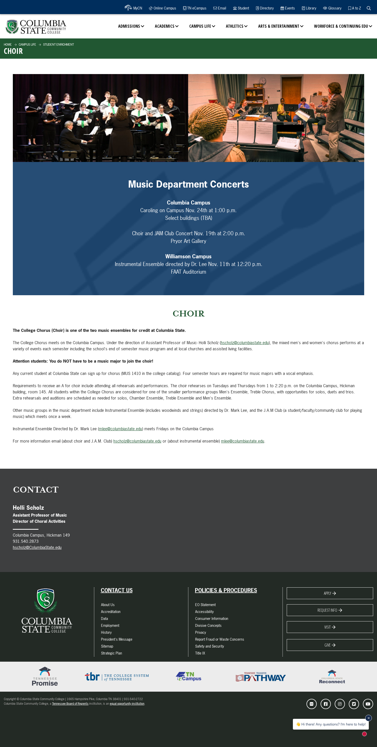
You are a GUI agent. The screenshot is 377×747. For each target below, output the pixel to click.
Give (327, 645)
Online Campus (164, 8)
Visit (327, 627)
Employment (110, 625)
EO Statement (205, 604)
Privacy (200, 632)
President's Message (116, 639)
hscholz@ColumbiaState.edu (37, 547)
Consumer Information (211, 618)
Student (243, 8)
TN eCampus (196, 8)
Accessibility (204, 611)
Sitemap (107, 646)
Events (289, 8)
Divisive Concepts (208, 625)
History (106, 632)
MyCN (137, 8)
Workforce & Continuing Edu (341, 26)
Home (8, 45)
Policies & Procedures (226, 590)
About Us (108, 604)
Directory (266, 8)
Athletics (234, 26)
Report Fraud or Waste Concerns (219, 639)
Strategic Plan (111, 653)
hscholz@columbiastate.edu (245, 342)
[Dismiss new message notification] (368, 718)
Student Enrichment (58, 45)
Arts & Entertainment (278, 26)
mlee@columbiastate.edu (120, 429)
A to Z (356, 8)
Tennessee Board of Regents (70, 704)
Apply (327, 593)
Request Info (327, 610)
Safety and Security (209, 646)
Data (104, 618)
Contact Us (117, 590)
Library (310, 8)
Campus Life (200, 26)
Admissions (129, 26)
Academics (164, 26)
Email (221, 8)
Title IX (200, 653)
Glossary (334, 8)
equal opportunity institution (127, 704)
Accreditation (111, 611)
